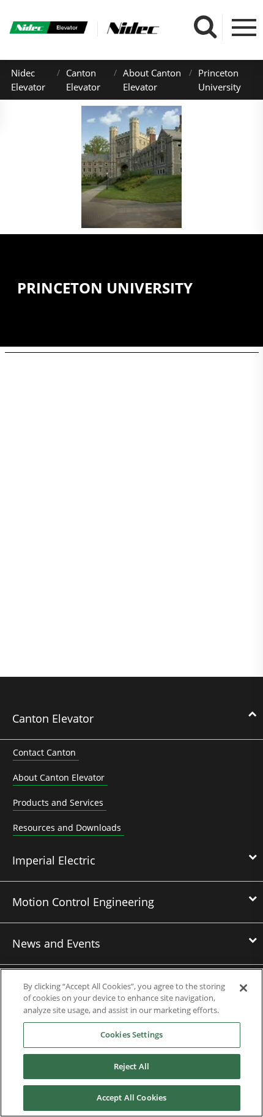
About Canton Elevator (59, 777)
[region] (131, 1042)
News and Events (56, 943)
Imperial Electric (53, 860)
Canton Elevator (53, 718)
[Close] (243, 988)
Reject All (131, 1066)
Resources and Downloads (67, 827)
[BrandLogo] (48, 29)
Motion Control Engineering (83, 901)
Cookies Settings (131, 1034)
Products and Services (58, 802)
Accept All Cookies (131, 1097)
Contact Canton (44, 752)
